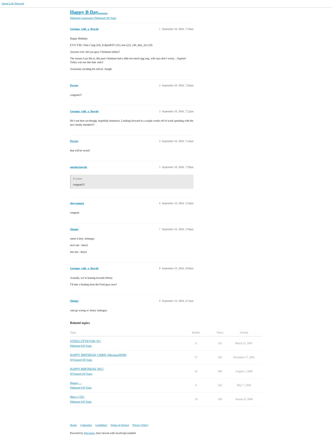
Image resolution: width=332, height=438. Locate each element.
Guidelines (101, 425)
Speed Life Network (13, 3)
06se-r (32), (77, 397)
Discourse (89, 433)
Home (73, 425)
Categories (86, 425)
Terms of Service (119, 425)
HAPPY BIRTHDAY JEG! (87, 369)
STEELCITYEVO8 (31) (85, 341)
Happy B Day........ (89, 12)
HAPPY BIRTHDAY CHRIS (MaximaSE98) (98, 355)
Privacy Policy (140, 425)
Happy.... (76, 383)
